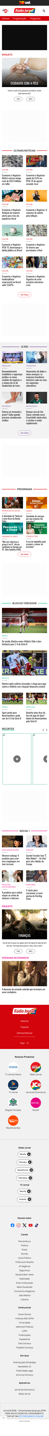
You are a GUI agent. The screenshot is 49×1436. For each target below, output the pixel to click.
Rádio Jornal (24, 1393)
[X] (25, 1225)
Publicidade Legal (24, 1370)
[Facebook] (13, 1225)
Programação (19, 18)
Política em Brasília (25, 1262)
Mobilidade (24, 1278)
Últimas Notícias (24, 1033)
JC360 (24, 346)
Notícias (24, 1021)
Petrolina (24, 1178)
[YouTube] (31, 1225)
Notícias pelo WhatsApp (24, 1362)
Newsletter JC (24, 1366)
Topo (22, 1043)
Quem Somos (24, 1314)
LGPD (24, 1330)
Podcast (24, 1027)
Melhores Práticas (24, 1326)
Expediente (24, 1339)
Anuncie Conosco (24, 1374)
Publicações (24, 1335)
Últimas (5, 18)
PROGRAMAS (24, 489)
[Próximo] (46, 730)
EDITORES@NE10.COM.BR (31, 1416)
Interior (24, 1199)
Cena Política (24, 1257)
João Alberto (24, 1295)
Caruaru (24, 1162)
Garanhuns (24, 1170)
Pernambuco (24, 1241)
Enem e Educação (24, 1282)
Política (24, 1245)
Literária (24, 1299)
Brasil (24, 1249)
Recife (25, 1154)
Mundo (24, 1253)
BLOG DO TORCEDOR (24, 603)
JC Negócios (24, 1266)
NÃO (30, 99)
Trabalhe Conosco (24, 1347)
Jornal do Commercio (25, 1389)
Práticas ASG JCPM (24, 1318)
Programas (35, 18)
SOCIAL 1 (24, 831)
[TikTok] (37, 1225)
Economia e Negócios (24, 1291)
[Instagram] (19, 1225)
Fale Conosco (24, 1343)
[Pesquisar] (44, 11)
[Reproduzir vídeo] (17, 759)
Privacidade (24, 1322)
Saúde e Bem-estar (24, 1274)
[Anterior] (43, 730)
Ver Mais (25, 294)
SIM (18, 99)
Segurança (24, 1270)
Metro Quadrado (24, 1287)
